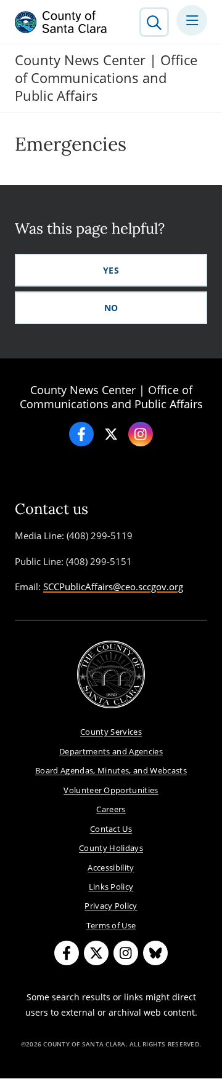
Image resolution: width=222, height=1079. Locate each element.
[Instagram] (140, 434)
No (111, 308)
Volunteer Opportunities (111, 790)
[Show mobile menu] (191, 20)
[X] (111, 434)
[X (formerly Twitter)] (96, 953)
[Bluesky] (155, 953)
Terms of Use (111, 925)
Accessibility (111, 867)
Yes (111, 270)
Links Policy (111, 886)
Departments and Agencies (111, 751)
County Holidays (111, 847)
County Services (111, 731)
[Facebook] (81, 434)
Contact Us (111, 828)
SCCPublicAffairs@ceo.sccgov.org (113, 586)
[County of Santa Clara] (61, 22)
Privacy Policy (111, 905)
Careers (110, 809)
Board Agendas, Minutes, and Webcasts (111, 770)
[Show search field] (154, 22)
